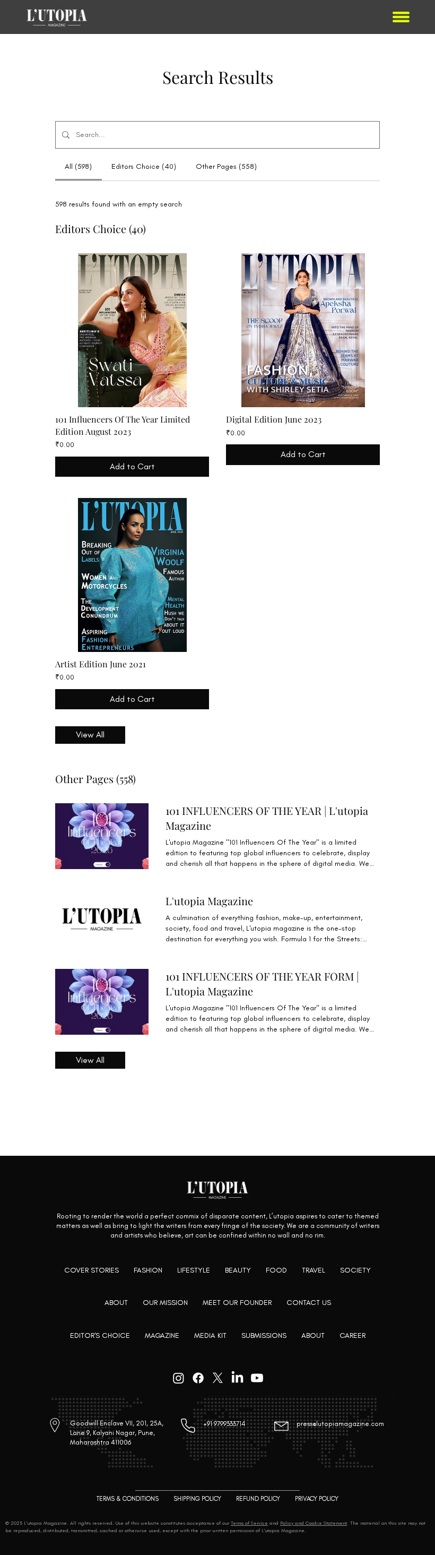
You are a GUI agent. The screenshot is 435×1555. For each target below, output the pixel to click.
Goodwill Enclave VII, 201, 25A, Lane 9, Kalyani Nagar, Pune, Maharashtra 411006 (116, 1432)
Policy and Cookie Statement (313, 1523)
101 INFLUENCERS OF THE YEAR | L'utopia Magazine (267, 817)
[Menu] (401, 17)
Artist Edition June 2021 (100, 663)
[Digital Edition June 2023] (303, 330)
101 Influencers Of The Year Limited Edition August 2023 (122, 425)
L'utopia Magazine (209, 901)
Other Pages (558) (95, 778)
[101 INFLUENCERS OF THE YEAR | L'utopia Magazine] (102, 836)
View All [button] (90, 734)
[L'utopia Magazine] (102, 919)
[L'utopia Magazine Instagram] (178, 1378)
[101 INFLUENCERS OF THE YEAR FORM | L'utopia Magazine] (102, 1002)
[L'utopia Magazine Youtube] (257, 1378)
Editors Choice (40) (100, 228)
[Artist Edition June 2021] (132, 575)
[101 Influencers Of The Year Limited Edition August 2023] (132, 330)
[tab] (78, 167)
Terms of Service (249, 1523)
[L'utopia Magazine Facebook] (198, 1378)
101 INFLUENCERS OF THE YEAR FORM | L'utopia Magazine (262, 983)
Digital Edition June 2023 (273, 419)
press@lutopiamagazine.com (340, 1424)
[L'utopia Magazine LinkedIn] (237, 1378)
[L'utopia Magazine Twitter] (218, 1378)
